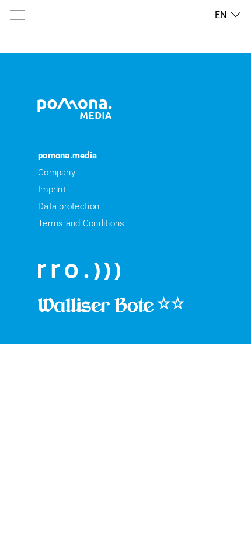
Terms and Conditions (81, 223)
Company (56, 172)
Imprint (52, 189)
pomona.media (67, 155)
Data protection (68, 206)
